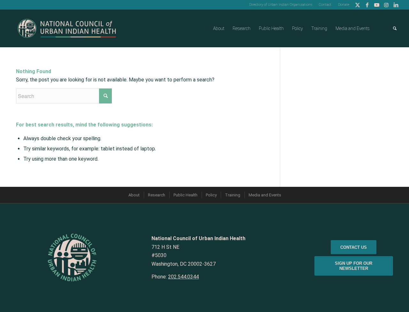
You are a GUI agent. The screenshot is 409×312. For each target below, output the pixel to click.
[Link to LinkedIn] (396, 5)
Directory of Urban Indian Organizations (280, 5)
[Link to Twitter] (357, 5)
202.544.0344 (183, 277)
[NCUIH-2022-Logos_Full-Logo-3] (66, 28)
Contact (325, 5)
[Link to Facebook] (367, 5)
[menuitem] (281, 4)
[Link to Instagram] (386, 5)
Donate (343, 5)
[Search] (395, 28)
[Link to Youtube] (376, 5)
